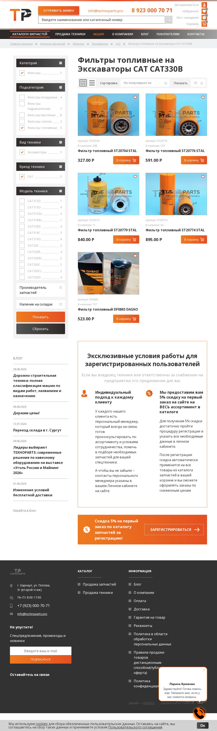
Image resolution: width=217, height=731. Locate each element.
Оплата (140, 600)
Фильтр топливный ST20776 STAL (175, 151)
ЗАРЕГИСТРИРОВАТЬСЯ (170, 529)
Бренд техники (32, 166)
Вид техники (30, 142)
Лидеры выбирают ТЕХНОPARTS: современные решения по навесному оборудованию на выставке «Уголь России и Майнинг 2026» (38, 460)
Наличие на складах (36, 304)
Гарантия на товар (149, 617)
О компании (122, 34)
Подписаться (40, 659)
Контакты (196, 34)
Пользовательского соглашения (135, 727)
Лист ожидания (192, 17)
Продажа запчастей (99, 584)
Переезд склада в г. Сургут (37, 430)
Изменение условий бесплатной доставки (32, 492)
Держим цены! (26, 413)
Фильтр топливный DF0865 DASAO (108, 309)
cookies (42, 723)
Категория (28, 63)
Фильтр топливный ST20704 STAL (107, 151)
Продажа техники (70, 34)
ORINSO (148, 703)
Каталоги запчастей (30, 34)
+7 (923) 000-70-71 (33, 605)
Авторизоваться (187, 5)
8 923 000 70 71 (152, 10)
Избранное (194, 10)
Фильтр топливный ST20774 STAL (175, 230)
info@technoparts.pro (105, 10)
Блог (145, 34)
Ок (202, 725)
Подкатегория (31, 87)
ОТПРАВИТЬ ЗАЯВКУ (58, 10)
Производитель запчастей (32, 290)
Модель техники (33, 191)
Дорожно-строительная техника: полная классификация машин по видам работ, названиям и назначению (37, 385)
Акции (98, 34)
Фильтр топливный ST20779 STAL (107, 230)
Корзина (196, 23)
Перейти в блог (24, 510)
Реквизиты (143, 625)
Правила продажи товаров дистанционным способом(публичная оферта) (151, 662)
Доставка (142, 609)
